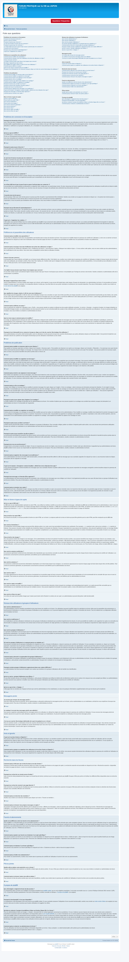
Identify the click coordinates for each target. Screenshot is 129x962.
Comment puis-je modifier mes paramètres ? (14, 56)
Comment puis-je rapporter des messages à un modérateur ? (19, 88)
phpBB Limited (47, 890)
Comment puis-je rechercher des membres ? (73, 75)
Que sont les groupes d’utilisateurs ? (71, 42)
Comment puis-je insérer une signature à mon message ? (18, 77)
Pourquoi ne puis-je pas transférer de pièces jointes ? (17, 85)
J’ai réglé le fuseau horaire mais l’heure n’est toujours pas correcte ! (20, 61)
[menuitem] (6, 26)
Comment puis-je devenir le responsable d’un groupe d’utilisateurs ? (78, 45)
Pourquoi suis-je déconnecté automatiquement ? (15, 49)
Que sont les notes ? (9, 107)
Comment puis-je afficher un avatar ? (13, 66)
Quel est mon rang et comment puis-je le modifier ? (16, 67)
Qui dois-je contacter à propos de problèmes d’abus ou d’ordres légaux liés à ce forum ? (83, 102)
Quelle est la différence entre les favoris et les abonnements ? (77, 82)
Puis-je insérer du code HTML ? (11, 100)
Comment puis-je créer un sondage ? (13, 79)
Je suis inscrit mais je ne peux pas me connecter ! (16, 43)
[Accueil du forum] (11, 10)
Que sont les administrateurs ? (69, 39)
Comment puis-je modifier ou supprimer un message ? (17, 76)
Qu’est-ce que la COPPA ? (10, 40)
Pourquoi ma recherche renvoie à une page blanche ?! (75, 73)
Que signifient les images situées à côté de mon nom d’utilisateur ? (20, 64)
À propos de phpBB (62, 892)
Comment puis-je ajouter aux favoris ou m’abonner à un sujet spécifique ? (80, 83)
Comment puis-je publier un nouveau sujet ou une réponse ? (18, 74)
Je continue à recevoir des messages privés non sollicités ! (76, 56)
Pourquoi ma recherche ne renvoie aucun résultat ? (74, 72)
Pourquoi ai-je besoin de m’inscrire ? (12, 39)
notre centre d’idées (100, 901)
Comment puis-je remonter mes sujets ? (13, 93)
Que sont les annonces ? (10, 106)
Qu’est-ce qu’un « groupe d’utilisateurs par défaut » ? (75, 48)
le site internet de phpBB (10, 286)
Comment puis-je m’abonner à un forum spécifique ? (74, 85)
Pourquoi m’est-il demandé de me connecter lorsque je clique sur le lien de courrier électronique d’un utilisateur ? (31, 69)
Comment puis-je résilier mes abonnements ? (73, 86)
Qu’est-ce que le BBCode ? (10, 98)
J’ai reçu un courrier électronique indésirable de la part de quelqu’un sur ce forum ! (82, 58)
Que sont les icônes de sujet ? (11, 111)
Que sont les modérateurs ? (69, 40)
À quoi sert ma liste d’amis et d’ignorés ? (72, 63)
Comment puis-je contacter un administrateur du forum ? (75, 103)
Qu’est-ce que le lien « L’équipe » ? (70, 49)
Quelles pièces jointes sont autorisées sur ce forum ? (75, 92)
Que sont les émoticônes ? (10, 101)
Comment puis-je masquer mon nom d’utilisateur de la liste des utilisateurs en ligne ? (24, 58)
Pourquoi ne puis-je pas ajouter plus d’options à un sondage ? (19, 80)
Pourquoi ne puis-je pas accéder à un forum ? (15, 83)
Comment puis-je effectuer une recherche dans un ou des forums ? (78, 70)
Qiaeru (68, 945)
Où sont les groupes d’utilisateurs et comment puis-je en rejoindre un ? (79, 43)
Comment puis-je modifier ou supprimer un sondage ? (17, 82)
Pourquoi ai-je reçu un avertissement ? (13, 87)
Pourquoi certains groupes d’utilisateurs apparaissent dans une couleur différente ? (82, 46)
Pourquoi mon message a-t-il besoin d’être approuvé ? (17, 91)
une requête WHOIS (48, 914)
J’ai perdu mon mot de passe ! (11, 48)
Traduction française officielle (58, 945)
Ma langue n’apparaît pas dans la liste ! (13, 63)
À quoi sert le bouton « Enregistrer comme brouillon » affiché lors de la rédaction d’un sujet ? (26, 90)
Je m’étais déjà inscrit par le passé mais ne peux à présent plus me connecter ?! (23, 46)
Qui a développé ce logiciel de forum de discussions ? (75, 99)
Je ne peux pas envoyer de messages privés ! (73, 55)
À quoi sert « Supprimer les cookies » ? (13, 51)
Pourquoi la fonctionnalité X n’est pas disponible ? (74, 100)
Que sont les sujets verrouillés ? (12, 109)
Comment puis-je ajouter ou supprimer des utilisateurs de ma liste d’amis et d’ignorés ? (83, 65)
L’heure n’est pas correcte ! (10, 59)
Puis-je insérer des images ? (11, 103)
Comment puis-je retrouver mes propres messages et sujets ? (77, 76)
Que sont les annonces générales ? (12, 104)
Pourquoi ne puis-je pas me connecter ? (13, 45)
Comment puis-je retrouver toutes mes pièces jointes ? (75, 93)
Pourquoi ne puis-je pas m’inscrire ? (12, 42)
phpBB (56, 944)
